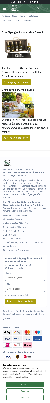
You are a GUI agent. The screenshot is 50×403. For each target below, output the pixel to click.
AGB (26, 295)
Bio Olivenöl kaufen (12, 238)
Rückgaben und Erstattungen (16, 250)
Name (8, 273)
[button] (43, 8)
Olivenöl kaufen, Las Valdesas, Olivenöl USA (23, 242)
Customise (25, 391)
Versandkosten (10, 246)
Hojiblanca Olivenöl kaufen (15, 223)
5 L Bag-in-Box (9, 235)
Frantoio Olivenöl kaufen (14, 227)
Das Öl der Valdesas (10, 16)
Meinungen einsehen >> (15, 137)
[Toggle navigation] (4, 8)
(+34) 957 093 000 (11, 318)
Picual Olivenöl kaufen (13, 219)
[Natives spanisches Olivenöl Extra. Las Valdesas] (14, 7)
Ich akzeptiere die (17, 295)
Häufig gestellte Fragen (29, 16)
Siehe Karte (38, 313)
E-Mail (8, 284)
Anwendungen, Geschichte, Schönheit (16, 20)
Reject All (25, 397)
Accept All (25, 384)
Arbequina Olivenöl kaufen (15, 215)
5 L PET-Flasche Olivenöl (14, 231)
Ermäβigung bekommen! (16, 82)
